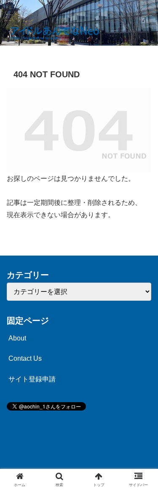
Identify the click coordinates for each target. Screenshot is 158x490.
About (17, 338)
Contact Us (25, 358)
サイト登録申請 (32, 379)
